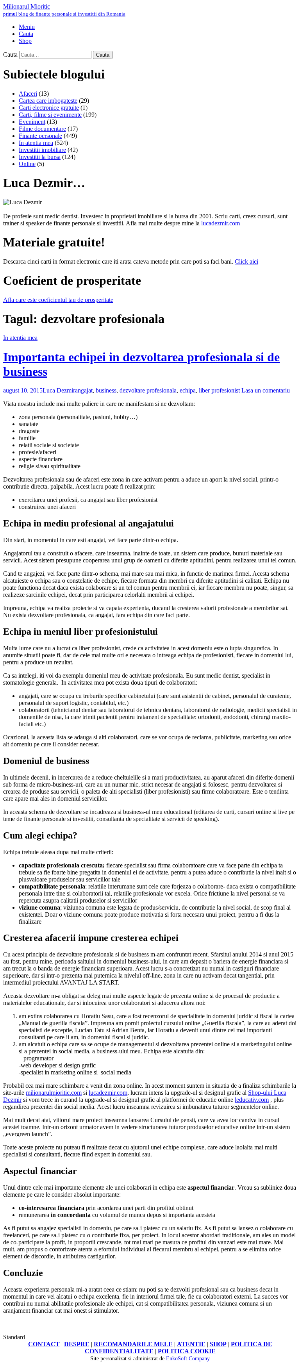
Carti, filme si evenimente (50, 114)
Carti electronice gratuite (49, 107)
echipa (188, 390)
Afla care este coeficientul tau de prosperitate (58, 299)
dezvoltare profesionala (148, 390)
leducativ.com (252, 1099)
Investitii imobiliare (42, 149)
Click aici (246, 261)
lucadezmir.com (220, 223)
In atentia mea (36, 142)
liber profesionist (219, 390)
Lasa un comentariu (265, 390)
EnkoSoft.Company (188, 1358)
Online (27, 164)
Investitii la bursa (40, 156)
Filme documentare (42, 128)
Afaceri (28, 93)
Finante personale (40, 135)
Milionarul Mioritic (64, 10)
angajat (84, 390)
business (106, 390)
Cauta (10, 54)
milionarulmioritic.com (54, 1092)
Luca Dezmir (59, 390)
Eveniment (32, 121)
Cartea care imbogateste (48, 100)
